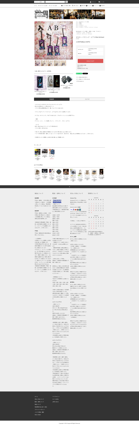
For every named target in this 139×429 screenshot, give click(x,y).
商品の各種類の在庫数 (81, 65)
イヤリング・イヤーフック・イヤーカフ (91, 27)
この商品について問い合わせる (84, 79)
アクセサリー (81, 25)
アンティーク (96, 5)
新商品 (90, 31)
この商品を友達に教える (82, 77)
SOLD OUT (90, 61)
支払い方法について (39, 399)
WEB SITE (83, 5)
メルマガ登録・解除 (67, 5)
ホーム (35, 5)
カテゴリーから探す (43, 5)
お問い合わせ (75, 5)
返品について (80, 66)
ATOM (39, 414)
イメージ (87, 99)
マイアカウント (56, 396)
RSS (36, 414)
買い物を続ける (81, 81)
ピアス (86, 26)
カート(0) (102, 1)
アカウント (93, 1)
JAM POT (103, 5)
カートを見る (55, 399)
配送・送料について (39, 401)
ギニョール (89, 5)
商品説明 (52, 99)
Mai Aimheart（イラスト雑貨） (84, 21)
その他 (93, 31)
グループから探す (53, 5)
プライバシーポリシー (40, 409)
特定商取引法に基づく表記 (82, 68)
